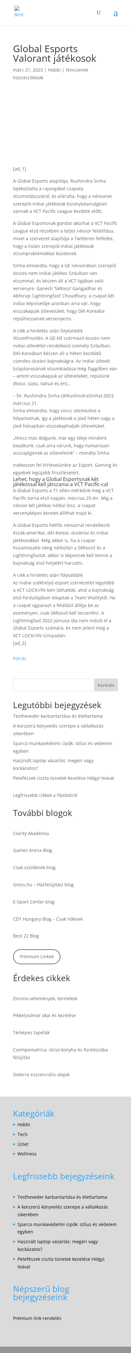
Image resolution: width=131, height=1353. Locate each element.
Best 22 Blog (26, 936)
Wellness (27, 1154)
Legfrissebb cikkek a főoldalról (45, 795)
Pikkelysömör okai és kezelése (44, 1015)
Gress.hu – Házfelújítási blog (43, 885)
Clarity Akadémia (31, 833)
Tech (22, 1134)
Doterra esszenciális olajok (41, 1074)
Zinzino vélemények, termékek (45, 998)
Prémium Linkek (37, 956)
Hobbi (54, 70)
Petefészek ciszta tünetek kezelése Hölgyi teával (63, 778)
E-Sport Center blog (34, 902)
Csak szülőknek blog (34, 867)
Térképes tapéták (31, 1032)
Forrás (19, 658)
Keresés (106, 685)
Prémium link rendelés (37, 1318)
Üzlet (22, 1144)
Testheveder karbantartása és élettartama (58, 716)
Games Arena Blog (32, 850)
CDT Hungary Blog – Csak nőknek (48, 919)
